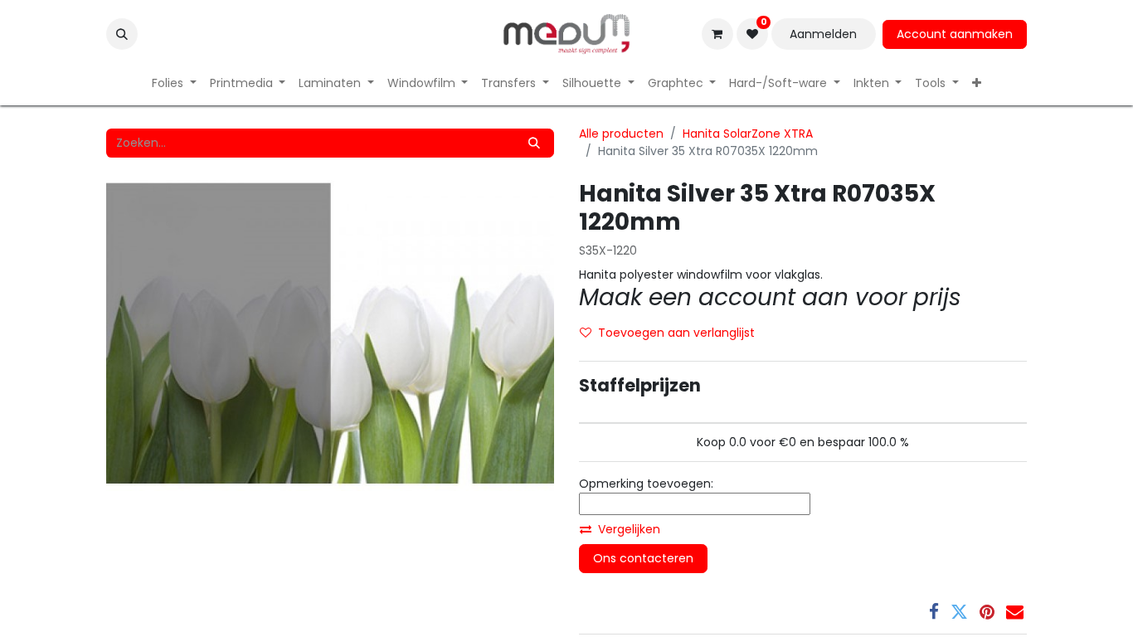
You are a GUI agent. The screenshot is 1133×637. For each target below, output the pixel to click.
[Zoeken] (534, 143)
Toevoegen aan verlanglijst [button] (676, 332)
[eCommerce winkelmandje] (717, 34)
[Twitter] (959, 611)
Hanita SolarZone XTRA (748, 133)
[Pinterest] (987, 611)
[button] (122, 34)
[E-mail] (1015, 611)
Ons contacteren (643, 558)
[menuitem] (174, 83)
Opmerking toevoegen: (646, 483)
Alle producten (621, 133)
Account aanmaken (955, 34)
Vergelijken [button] (629, 529)
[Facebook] (934, 611)
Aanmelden (823, 34)
